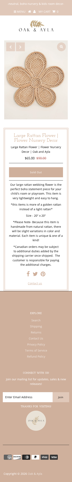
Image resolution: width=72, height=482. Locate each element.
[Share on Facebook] (28, 275)
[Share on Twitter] (35, 275)
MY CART (48, 11)
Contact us (35, 283)
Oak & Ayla (35, 474)
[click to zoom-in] (61, 46)
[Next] (20, 46)
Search (36, 320)
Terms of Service (36, 350)
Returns (36, 332)
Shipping (36, 326)
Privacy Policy (36, 344)
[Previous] (10, 46)
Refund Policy (36, 356)
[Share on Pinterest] (43, 275)
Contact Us (36, 338)
